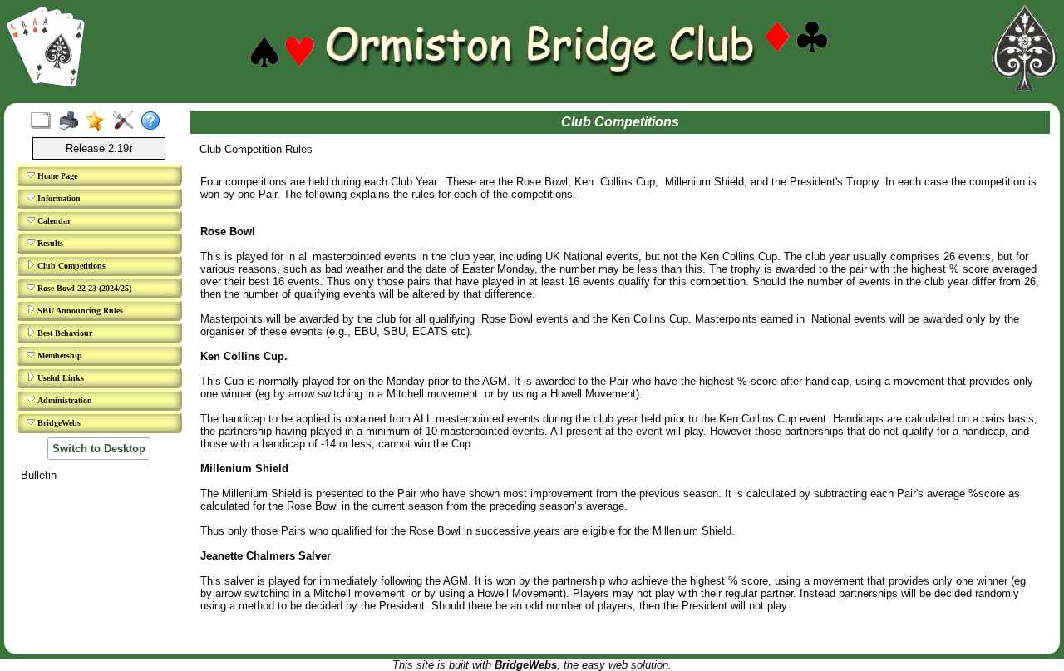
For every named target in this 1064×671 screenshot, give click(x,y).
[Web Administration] (126, 121)
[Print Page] (72, 121)
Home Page (56, 175)
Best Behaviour (63, 333)
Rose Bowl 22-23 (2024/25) (83, 288)
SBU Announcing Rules (79, 310)
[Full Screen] (44, 121)
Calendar (53, 220)
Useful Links (59, 377)
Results (49, 243)
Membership (58, 355)
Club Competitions (70, 265)
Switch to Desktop (98, 448)
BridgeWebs (58, 422)
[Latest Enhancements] (99, 121)
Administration (63, 400)
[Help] (154, 121)
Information (58, 198)
